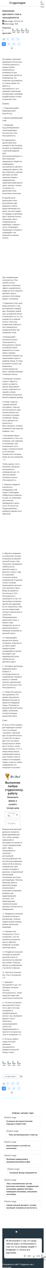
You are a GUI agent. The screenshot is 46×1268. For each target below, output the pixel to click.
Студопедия (17, 2)
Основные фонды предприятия (23, 1173)
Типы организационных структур (23, 1135)
